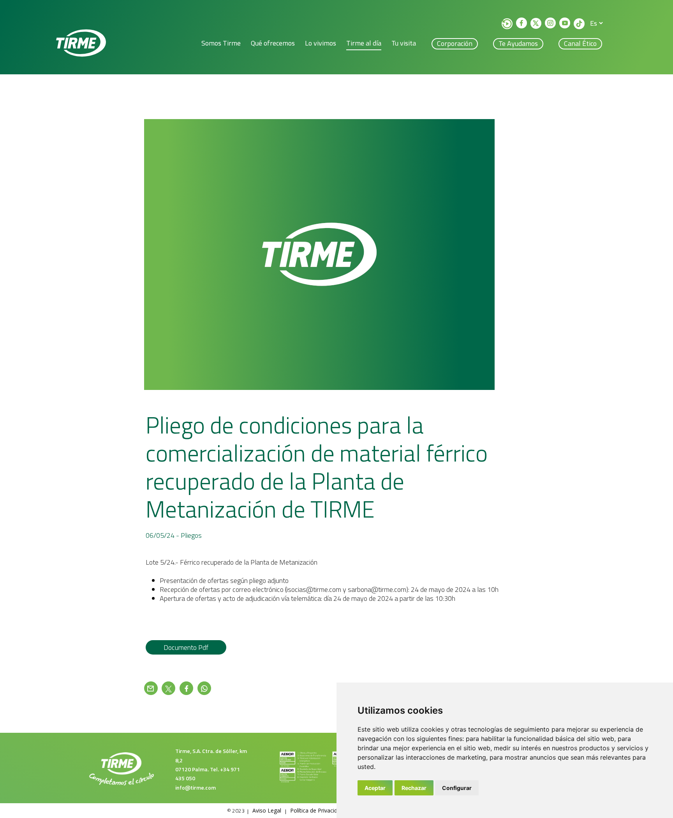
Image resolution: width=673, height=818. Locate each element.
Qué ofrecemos (273, 43)
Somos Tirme (221, 43)
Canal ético (580, 43)
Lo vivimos (320, 43)
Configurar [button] (457, 788)
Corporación (454, 43)
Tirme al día (363, 43)
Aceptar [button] (375, 788)
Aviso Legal (266, 810)
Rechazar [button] (414, 788)
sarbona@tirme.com (377, 589)
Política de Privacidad (317, 810)
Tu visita (403, 43)
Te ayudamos (518, 43)
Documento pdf (186, 647)
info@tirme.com (195, 787)
